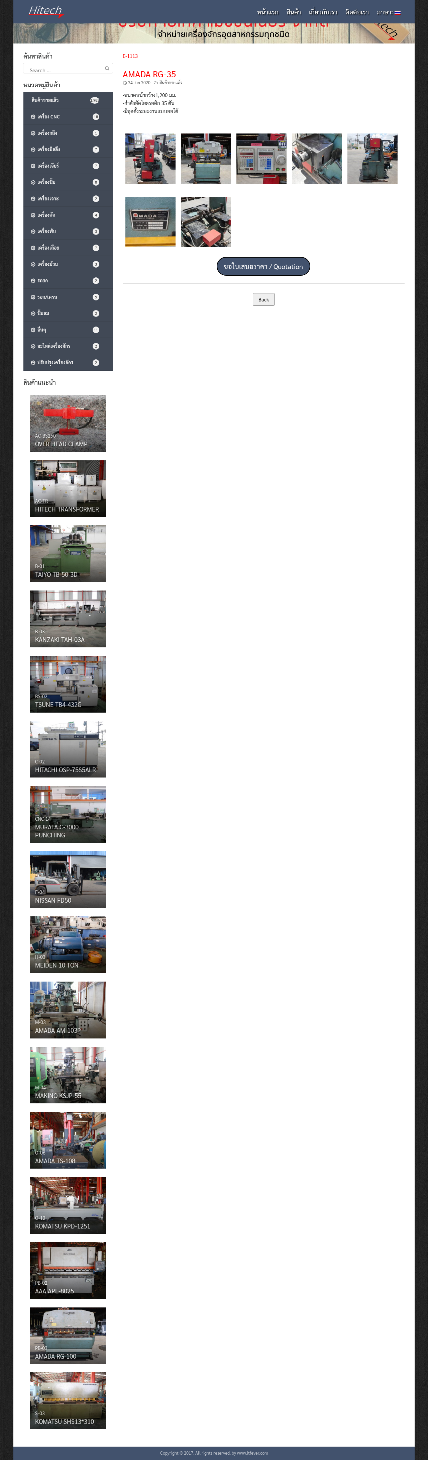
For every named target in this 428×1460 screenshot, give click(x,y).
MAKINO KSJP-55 (58, 1095)
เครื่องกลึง (66, 133)
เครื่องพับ (66, 231)
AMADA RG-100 (55, 1356)
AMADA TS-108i (56, 1161)
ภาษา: (386, 12)
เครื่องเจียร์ (66, 166)
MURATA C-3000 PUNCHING (57, 831)
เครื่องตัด (66, 215)
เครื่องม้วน (66, 264)
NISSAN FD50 (53, 900)
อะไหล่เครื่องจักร (66, 346)
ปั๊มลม (66, 313)
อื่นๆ (66, 330)
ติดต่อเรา (357, 12)
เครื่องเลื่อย (66, 248)
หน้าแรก (268, 12)
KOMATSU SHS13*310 (64, 1421)
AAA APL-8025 (54, 1291)
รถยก (66, 280)
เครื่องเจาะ (66, 198)
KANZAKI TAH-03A (60, 639)
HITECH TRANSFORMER (67, 509)
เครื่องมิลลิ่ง (66, 149)
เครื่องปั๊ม (66, 182)
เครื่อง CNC (66, 116)
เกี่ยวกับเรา (323, 12)
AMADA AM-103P (58, 1030)
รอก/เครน (66, 297)
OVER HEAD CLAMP (61, 444)
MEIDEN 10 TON (57, 965)
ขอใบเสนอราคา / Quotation (263, 266)
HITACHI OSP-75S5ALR (65, 769)
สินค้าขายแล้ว (170, 82)
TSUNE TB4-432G (58, 704)
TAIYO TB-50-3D (56, 574)
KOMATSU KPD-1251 (62, 1226)
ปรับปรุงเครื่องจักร (66, 362)
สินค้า (294, 12)
